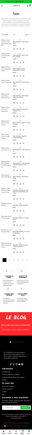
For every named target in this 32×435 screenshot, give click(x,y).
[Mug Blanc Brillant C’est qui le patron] (6, 221)
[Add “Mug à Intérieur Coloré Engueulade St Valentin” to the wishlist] (17, 76)
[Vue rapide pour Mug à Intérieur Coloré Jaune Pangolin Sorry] (23, 116)
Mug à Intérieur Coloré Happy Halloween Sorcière (21, 96)
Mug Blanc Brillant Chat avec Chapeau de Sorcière (20, 245)
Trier (26, 34)
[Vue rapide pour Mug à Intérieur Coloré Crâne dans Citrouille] (23, 62)
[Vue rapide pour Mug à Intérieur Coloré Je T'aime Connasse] (23, 130)
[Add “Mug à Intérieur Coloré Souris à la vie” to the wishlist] (17, 157)
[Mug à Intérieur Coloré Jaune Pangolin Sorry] (6, 112)
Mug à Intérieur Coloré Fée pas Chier (21, 82)
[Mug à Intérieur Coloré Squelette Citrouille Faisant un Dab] (6, 166)
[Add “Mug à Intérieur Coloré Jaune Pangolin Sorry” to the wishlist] (17, 116)
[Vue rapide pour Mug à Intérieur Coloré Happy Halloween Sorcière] (23, 103)
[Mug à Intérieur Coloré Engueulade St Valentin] (6, 71)
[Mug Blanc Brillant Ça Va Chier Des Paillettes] (6, 234)
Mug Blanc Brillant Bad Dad (20, 205)
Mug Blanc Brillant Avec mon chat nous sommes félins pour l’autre (20, 191)
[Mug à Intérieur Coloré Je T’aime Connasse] (6, 125)
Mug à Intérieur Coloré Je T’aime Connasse (21, 123)
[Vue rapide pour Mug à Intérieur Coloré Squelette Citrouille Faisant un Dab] (23, 170)
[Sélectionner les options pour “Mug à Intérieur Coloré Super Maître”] (14, 184)
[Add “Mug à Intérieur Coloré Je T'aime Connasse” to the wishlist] (17, 130)
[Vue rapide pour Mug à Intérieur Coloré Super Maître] (23, 184)
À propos (4, 391)
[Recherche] (27, 5)
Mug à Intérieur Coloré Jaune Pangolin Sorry (20, 109)
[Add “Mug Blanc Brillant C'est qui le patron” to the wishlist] (17, 225)
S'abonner (24, 407)
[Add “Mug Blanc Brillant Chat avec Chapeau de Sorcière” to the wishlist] (17, 252)
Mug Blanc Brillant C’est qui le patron (21, 218)
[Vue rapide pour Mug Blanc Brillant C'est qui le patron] (23, 225)
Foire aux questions (7, 389)
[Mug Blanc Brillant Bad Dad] (6, 208)
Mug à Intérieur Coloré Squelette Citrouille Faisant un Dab (21, 163)
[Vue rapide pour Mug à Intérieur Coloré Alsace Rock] (23, 49)
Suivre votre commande (8, 386)
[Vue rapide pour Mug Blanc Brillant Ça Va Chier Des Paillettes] (23, 238)
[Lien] (11, 364)
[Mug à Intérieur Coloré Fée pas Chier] (6, 85)
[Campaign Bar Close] (30, 1)
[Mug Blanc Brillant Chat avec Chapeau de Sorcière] (6, 248)
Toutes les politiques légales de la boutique (13, 377)
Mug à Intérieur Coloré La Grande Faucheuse (19, 136)
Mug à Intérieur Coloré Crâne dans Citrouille (20, 55)
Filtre (6, 34)
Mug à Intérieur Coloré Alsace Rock (20, 42)
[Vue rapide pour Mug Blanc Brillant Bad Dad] (23, 211)
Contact (4, 380)
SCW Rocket (26, 423)
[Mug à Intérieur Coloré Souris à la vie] (6, 152)
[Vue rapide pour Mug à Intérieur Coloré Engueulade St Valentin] (23, 76)
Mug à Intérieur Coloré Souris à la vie (21, 150)
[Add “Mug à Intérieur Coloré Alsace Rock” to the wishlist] (17, 49)
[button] (14, 49)
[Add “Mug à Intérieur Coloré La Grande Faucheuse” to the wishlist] (17, 143)
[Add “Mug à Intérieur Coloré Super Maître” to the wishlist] (17, 184)
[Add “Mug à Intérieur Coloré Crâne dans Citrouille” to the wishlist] (17, 62)
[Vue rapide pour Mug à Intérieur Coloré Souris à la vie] (23, 157)
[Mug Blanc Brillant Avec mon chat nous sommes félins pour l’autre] (6, 193)
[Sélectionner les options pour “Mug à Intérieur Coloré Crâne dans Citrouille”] (14, 62)
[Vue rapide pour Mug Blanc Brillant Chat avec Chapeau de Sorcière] (23, 252)
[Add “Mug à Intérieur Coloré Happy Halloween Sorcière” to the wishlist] (17, 103)
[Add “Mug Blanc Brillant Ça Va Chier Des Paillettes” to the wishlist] (17, 238)
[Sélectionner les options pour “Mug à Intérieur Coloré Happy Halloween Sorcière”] (14, 103)
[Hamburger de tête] (2, 6)
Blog (3, 394)
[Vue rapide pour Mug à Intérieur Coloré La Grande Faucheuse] (23, 143)
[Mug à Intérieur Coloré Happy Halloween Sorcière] (6, 98)
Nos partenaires (6, 371)
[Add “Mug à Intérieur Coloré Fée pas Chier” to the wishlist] (17, 89)
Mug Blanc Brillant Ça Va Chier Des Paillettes (21, 232)
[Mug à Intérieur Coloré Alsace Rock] (6, 44)
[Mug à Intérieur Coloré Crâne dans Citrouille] (6, 58)
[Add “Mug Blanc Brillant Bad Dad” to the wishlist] (17, 211)
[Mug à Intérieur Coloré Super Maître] (6, 179)
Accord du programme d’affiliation (11, 374)
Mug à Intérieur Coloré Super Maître (20, 177)
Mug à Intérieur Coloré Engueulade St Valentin (19, 69)
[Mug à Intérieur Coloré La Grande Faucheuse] (6, 139)
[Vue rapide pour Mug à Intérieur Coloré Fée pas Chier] (23, 89)
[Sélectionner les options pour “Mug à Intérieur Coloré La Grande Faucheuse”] (14, 143)
